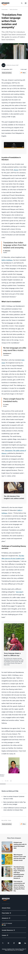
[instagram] (8, 943)
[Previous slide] (2, 781)
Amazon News (5, 9)
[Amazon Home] (5, 3)
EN (5, 925)
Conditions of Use (10, 949)
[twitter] (3, 943)
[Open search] (21, 3)
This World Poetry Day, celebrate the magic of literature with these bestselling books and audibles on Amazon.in (19, 872)
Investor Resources (7, 930)
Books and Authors (6, 72)
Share (24, 72)
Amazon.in (5, 918)
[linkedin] (25, 943)
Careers (4, 935)
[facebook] (14, 943)
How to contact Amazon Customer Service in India (13, 797)
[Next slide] (11, 781)
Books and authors (14, 9)
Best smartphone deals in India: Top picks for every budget (14, 803)
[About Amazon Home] (6, 899)
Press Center (5, 913)
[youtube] (20, 943)
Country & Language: (7, 923)
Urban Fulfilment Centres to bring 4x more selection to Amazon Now (14, 809)
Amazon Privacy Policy (20, 949)
